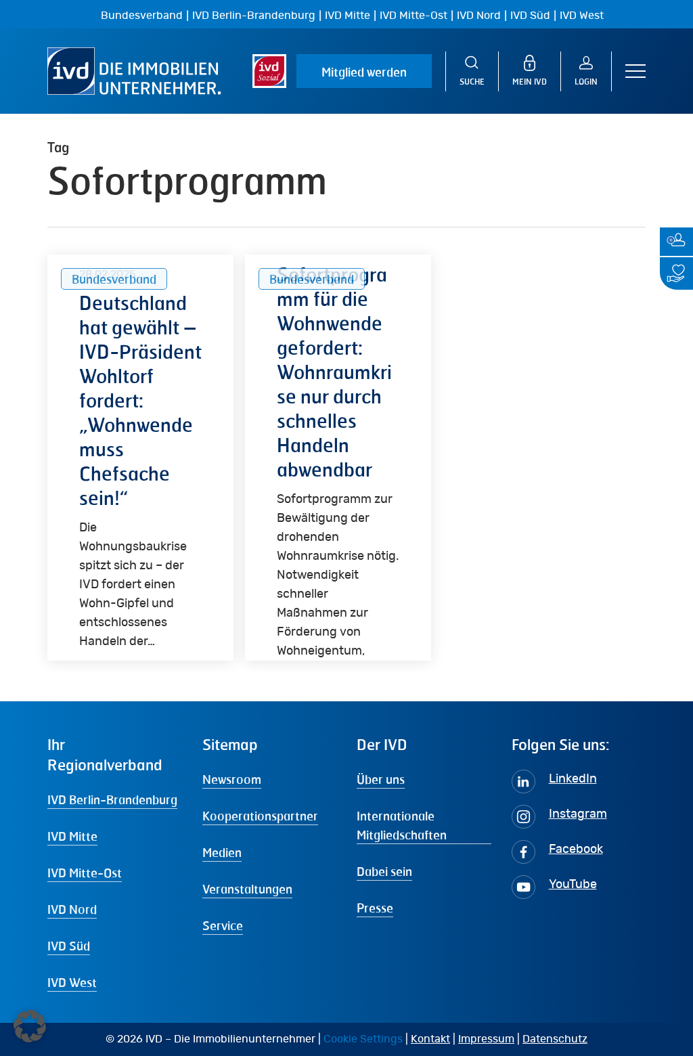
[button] (635, 71)
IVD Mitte (347, 15)
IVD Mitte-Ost (413, 15)
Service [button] (222, 925)
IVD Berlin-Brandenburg (253, 15)
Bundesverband (142, 15)
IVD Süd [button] (68, 945)
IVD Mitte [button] (72, 836)
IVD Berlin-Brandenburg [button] (112, 799)
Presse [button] (375, 907)
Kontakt (430, 1039)
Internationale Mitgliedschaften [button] (402, 825)
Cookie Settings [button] (363, 1039)
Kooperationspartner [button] (260, 815)
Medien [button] (222, 852)
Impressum (486, 1039)
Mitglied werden (364, 71)
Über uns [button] (381, 779)
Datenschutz (554, 1039)
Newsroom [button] (231, 779)
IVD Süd (530, 15)
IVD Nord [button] (72, 909)
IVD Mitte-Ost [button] (84, 872)
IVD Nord (479, 15)
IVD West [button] (72, 982)
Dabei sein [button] (384, 871)
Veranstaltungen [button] (247, 888)
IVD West (582, 15)
